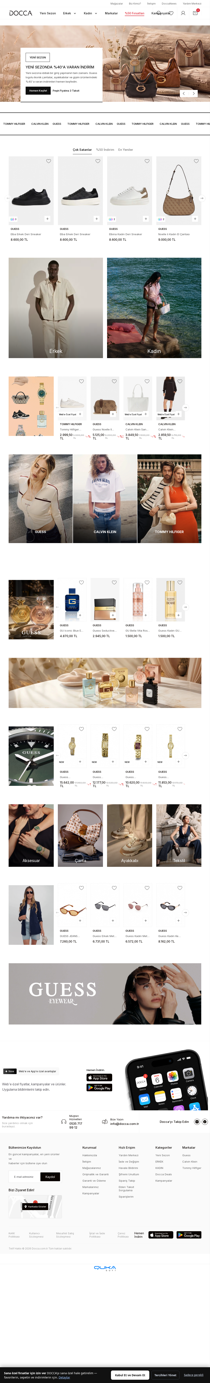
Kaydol (50, 1177)
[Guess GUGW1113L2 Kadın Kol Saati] (72, 746)
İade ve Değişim (129, 1161)
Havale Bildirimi (128, 1168)
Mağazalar (117, 3)
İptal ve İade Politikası (97, 1235)
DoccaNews (169, 3)
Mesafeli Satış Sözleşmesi (65, 1235)
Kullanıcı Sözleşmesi (36, 1235)
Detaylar (64, 1377)
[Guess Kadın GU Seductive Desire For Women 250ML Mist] (138, 599)
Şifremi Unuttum (129, 1174)
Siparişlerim (126, 1196)
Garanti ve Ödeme (94, 1180)
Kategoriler (163, 1147)
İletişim (151, 3)
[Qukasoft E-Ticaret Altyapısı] (105, 1268)
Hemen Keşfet (38, 90)
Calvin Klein (189, 1161)
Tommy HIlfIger (59, 123)
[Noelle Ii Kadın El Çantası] (129, 191)
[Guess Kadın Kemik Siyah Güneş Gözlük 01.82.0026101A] (105, 905)
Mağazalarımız (91, 1168)
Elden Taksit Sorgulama (126, 1188)
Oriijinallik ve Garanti (95, 1174)
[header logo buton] (21, 13)
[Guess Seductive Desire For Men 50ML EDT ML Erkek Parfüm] (72, 599)
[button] (70, 13)
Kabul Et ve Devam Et (130, 1375)
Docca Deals (163, 1174)
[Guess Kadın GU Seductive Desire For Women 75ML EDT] (171, 599)
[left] (8, 198)
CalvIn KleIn (20, 123)
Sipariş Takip (127, 1180)
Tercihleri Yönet (165, 1375)
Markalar (188, 1147)
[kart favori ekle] (48, 161)
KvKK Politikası (14, 1235)
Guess (37, 123)
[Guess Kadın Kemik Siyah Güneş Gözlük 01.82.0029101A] (171, 897)
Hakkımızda (89, 1155)
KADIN (159, 1168)
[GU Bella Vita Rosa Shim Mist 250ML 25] (105, 599)
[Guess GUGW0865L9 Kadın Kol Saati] (105, 746)
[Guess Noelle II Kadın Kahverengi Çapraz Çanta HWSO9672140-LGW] (72, 398)
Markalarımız (90, 1187)
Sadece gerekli (193, 1375)
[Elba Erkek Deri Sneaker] (31, 191)
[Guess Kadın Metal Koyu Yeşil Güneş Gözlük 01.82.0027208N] (138, 905)
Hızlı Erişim (127, 1147)
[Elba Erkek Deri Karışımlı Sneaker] (178, 191)
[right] (201, 198)
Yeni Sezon (162, 1155)
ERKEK (159, 1161)
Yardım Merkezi (192, 3)
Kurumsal (89, 1147)
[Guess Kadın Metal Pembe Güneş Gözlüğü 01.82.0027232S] (72, 905)
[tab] (82, 149)
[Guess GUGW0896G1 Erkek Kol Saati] (171, 746)
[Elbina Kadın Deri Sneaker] (80, 191)
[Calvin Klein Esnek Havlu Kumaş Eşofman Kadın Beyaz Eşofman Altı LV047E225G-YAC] (171, 398)
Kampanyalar (90, 1193)
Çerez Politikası (123, 1235)
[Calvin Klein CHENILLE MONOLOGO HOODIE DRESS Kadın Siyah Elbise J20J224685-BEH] (138, 398)
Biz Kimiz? (135, 3)
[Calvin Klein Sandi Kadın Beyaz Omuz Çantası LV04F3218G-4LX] (105, 398)
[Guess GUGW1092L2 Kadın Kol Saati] (138, 746)
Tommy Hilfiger (191, 1168)
